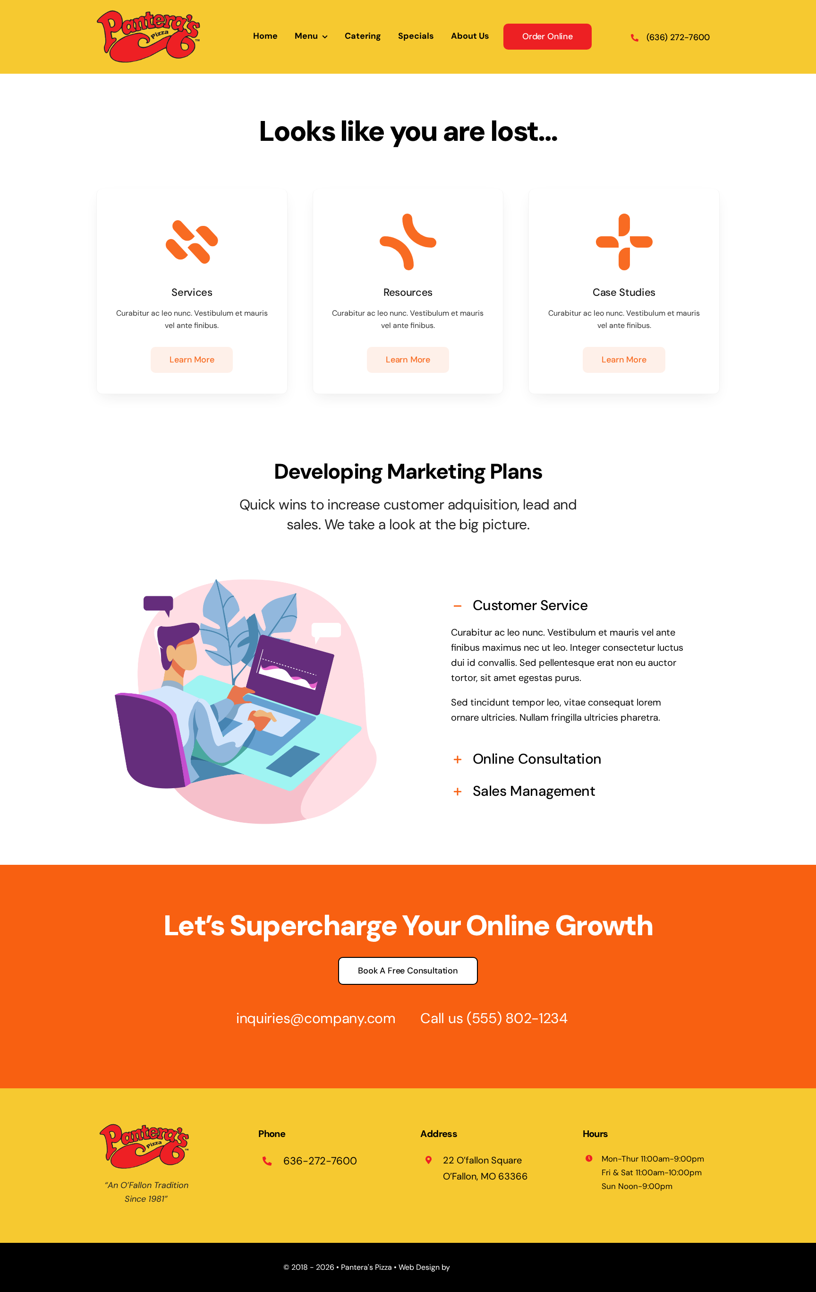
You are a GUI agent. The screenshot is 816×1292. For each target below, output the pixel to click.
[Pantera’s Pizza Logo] (150, 12)
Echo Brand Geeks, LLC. (492, 1267)
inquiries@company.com (316, 1018)
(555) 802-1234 (517, 1018)
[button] (570, 606)
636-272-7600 (320, 1161)
